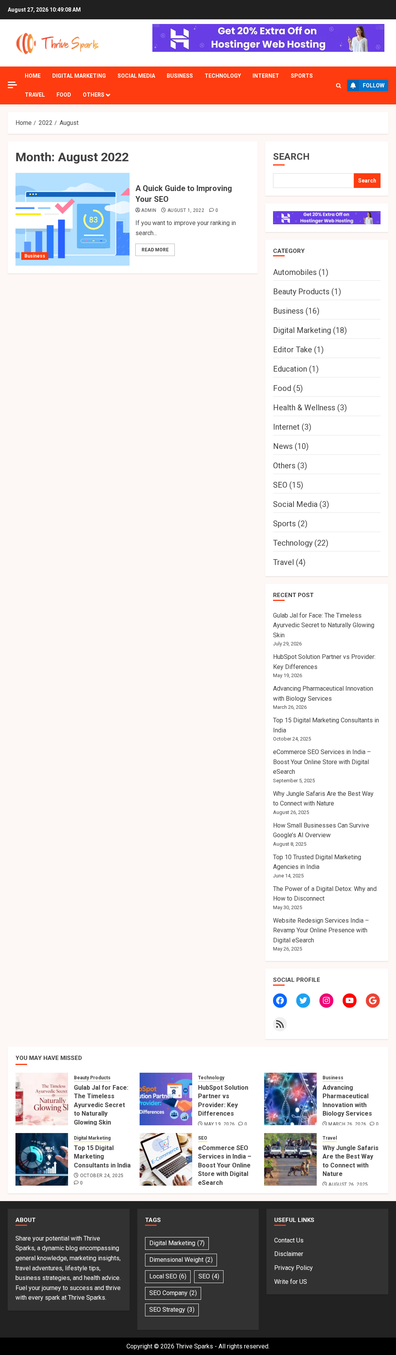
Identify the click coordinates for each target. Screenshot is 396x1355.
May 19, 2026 (219, 1124)
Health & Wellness (304, 407)
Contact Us (289, 1240)
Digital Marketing (79, 76)
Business (180, 76)
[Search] (338, 85)
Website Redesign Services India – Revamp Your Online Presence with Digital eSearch (321, 930)
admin (148, 210)
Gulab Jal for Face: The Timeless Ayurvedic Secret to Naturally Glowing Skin (323, 625)
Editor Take (292, 349)
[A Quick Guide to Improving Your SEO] (72, 219)
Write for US (290, 1281)
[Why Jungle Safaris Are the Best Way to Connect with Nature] (290, 1159)
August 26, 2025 (348, 1184)
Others (93, 95)
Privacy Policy (293, 1267)
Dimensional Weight (181, 1259)
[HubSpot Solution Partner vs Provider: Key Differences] (166, 1099)
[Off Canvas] (12, 85)
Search (291, 156)
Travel (35, 95)
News (283, 446)
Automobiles (295, 272)
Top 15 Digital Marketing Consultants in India (102, 1156)
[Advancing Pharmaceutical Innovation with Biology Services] (290, 1099)
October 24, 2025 (102, 1175)
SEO (280, 485)
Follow (373, 85)
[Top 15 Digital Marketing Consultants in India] (41, 1159)
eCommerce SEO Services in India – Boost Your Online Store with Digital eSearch (322, 761)
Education (290, 369)
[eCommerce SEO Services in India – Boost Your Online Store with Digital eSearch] (166, 1159)
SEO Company (173, 1293)
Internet (266, 76)
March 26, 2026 (347, 1124)
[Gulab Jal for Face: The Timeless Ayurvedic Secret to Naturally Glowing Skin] (41, 1099)
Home (33, 76)
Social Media (136, 76)
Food (63, 95)
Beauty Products (301, 291)
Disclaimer (288, 1254)
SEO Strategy (172, 1309)
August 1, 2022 (185, 210)
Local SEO (167, 1276)
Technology (223, 76)
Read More (155, 250)
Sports (302, 76)
